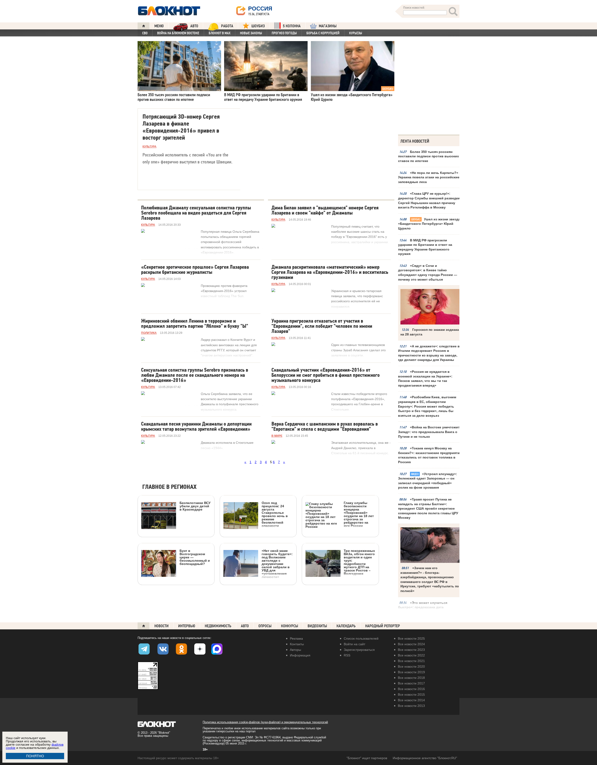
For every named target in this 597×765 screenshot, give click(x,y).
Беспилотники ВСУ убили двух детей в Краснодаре (195, 506)
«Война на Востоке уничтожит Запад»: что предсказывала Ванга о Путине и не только (429, 431)
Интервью (186, 626)
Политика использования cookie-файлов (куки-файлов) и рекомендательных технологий (265, 722)
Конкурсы (289, 626)
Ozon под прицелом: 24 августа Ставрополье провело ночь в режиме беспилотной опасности (275, 514)
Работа (227, 26)
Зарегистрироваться (359, 650)
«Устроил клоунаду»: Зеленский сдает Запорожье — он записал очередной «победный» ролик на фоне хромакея (427, 481)
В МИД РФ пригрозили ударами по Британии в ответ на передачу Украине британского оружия (425, 247)
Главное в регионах (169, 487)
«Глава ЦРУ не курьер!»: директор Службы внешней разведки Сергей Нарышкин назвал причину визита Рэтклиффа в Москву (429, 200)
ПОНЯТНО (35, 756)
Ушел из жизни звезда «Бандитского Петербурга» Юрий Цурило (429, 223)
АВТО (194, 26)
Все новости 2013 (411, 706)
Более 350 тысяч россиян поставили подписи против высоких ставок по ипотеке (428, 156)
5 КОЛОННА (292, 26)
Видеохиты (317, 626)
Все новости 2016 (411, 689)
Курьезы (355, 33)
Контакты (297, 644)
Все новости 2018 (411, 678)
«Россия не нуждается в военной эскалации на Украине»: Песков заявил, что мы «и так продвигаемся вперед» (425, 378)
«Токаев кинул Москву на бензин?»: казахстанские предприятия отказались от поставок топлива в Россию (430, 455)
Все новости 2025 (411, 638)
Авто (245, 626)
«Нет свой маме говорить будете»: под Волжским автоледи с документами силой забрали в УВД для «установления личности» (277, 563)
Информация (300, 655)
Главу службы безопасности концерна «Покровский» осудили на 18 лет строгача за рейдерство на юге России (359, 514)
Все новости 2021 (411, 661)
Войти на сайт (354, 644)
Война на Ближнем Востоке (178, 33)
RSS (347, 655)
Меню (159, 26)
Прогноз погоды (284, 33)
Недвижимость (218, 626)
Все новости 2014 (411, 700)
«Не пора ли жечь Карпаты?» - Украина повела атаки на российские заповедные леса (429, 177)
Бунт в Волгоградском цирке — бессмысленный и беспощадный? (195, 557)
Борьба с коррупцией (323, 33)
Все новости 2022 (411, 655)
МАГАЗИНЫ (328, 26)
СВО (145, 33)
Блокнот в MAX (219, 33)
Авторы (295, 650)
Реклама (296, 638)
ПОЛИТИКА (149, 333)
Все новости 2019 (411, 672)
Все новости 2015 (411, 694)
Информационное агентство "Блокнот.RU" (425, 758)
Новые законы (251, 33)
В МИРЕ (276, 435)
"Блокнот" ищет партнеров (367, 758)
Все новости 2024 (411, 644)
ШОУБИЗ (258, 26)
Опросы (264, 626)
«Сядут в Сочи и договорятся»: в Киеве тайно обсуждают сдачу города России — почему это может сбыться (427, 272)
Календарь (346, 626)
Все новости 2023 (411, 650)
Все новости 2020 (411, 666)
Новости (161, 626)
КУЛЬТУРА (149, 146)
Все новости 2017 (411, 683)
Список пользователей (361, 638)
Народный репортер (382, 626)
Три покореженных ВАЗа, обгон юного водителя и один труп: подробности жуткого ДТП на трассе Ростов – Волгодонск (359, 562)
